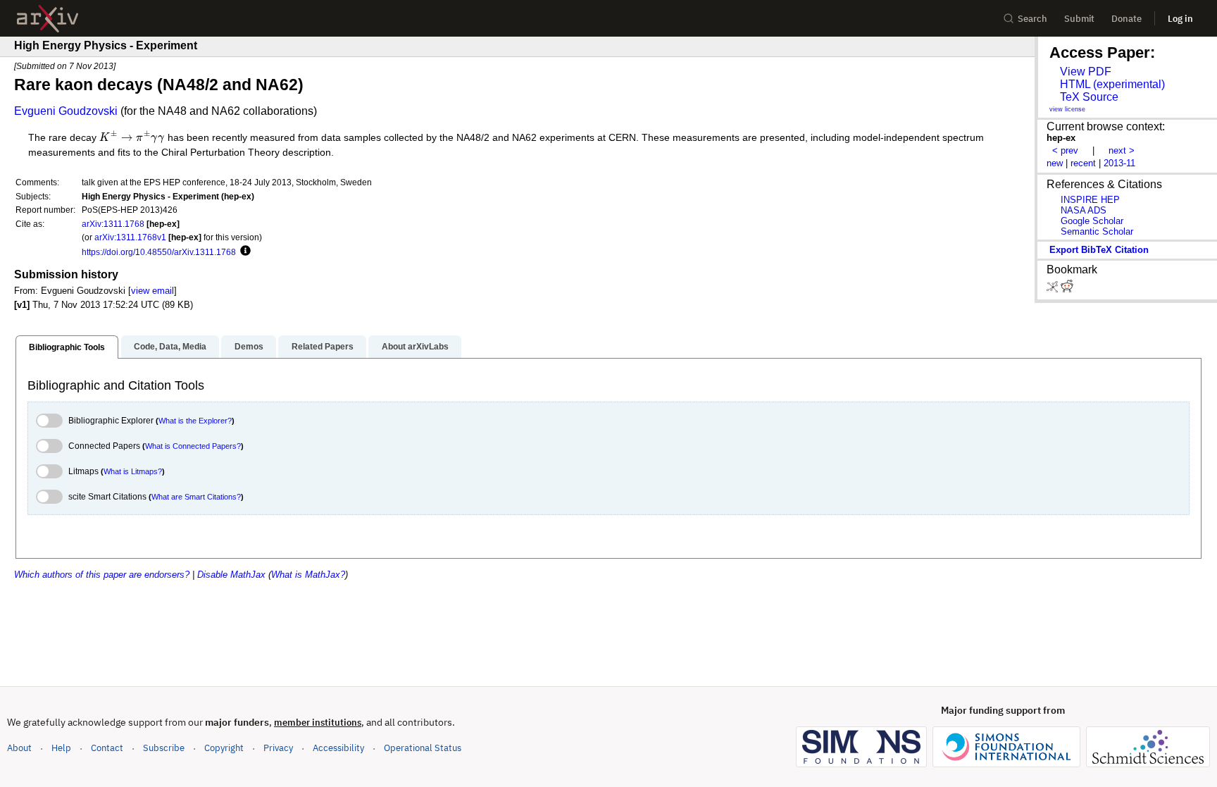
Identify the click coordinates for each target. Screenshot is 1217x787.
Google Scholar (1092, 221)
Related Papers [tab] (323, 347)
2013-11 (1119, 163)
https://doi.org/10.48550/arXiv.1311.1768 (159, 251)
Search (1032, 19)
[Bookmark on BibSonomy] (1054, 289)
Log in (1180, 19)
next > (1122, 150)
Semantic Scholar (1097, 231)
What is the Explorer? (195, 420)
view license (1067, 109)
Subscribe (164, 748)
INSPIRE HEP (1090, 199)
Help (61, 748)
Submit (1079, 19)
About (19, 748)
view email (152, 290)
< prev (1065, 150)
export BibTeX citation (1099, 249)
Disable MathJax (231, 574)
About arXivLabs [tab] (415, 347)
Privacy (278, 748)
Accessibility (338, 748)
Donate (1126, 19)
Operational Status (422, 747)
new (1055, 163)
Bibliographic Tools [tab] (67, 347)
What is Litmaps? (133, 471)
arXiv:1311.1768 (113, 223)
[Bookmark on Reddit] (1067, 289)
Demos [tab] (249, 347)
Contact (107, 748)
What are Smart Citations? (196, 496)
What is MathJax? (308, 574)
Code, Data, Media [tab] (170, 347)
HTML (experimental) (1112, 84)
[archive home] (47, 18)
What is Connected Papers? (193, 446)
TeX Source (1089, 97)
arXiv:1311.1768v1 (130, 237)
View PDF (1085, 72)
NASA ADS (1083, 210)
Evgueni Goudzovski (66, 111)
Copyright (224, 748)
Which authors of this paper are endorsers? (101, 574)
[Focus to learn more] (243, 251)
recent (1083, 163)
